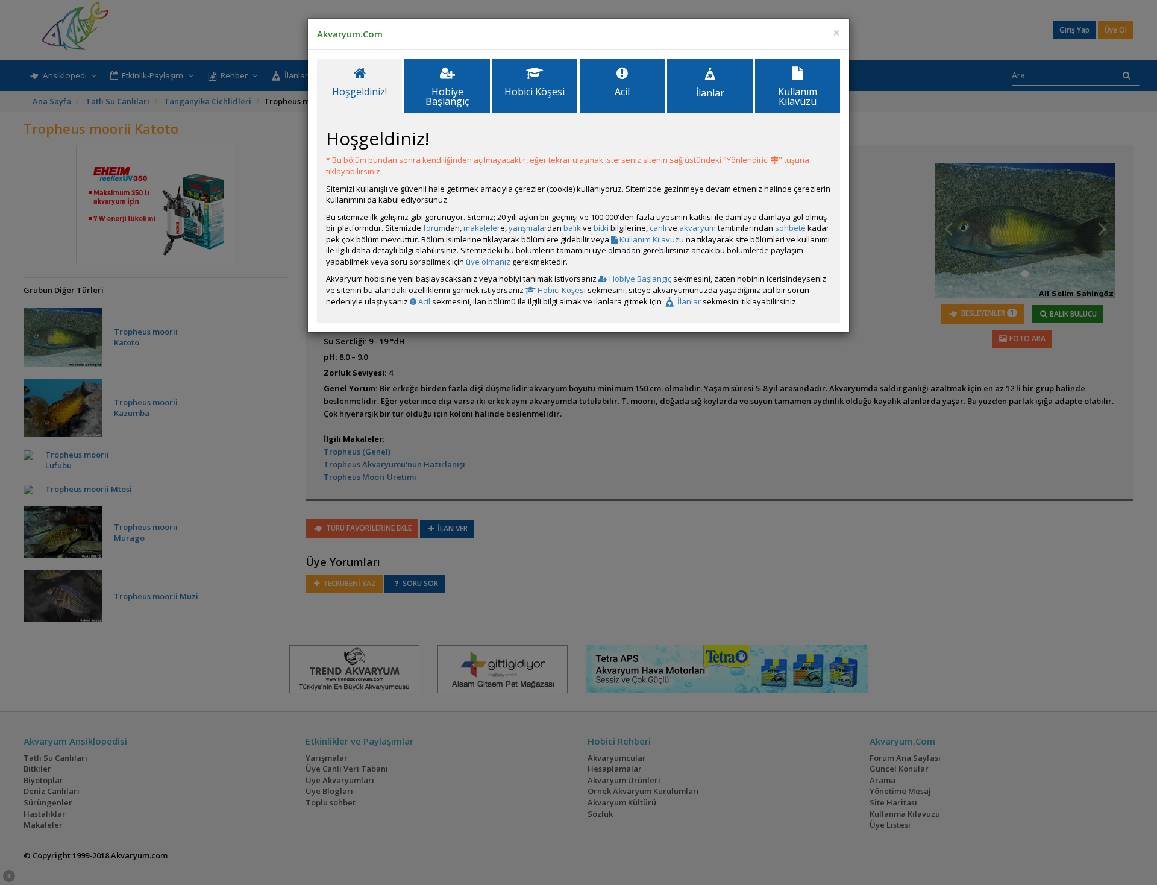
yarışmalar (528, 227)
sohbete (790, 227)
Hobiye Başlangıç (639, 278)
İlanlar (688, 301)
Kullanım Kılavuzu (651, 239)
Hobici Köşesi (561, 290)
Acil (423, 301)
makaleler (481, 227)
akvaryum (697, 227)
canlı (658, 227)
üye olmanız (488, 261)
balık (572, 227)
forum (434, 227)
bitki (601, 227)
